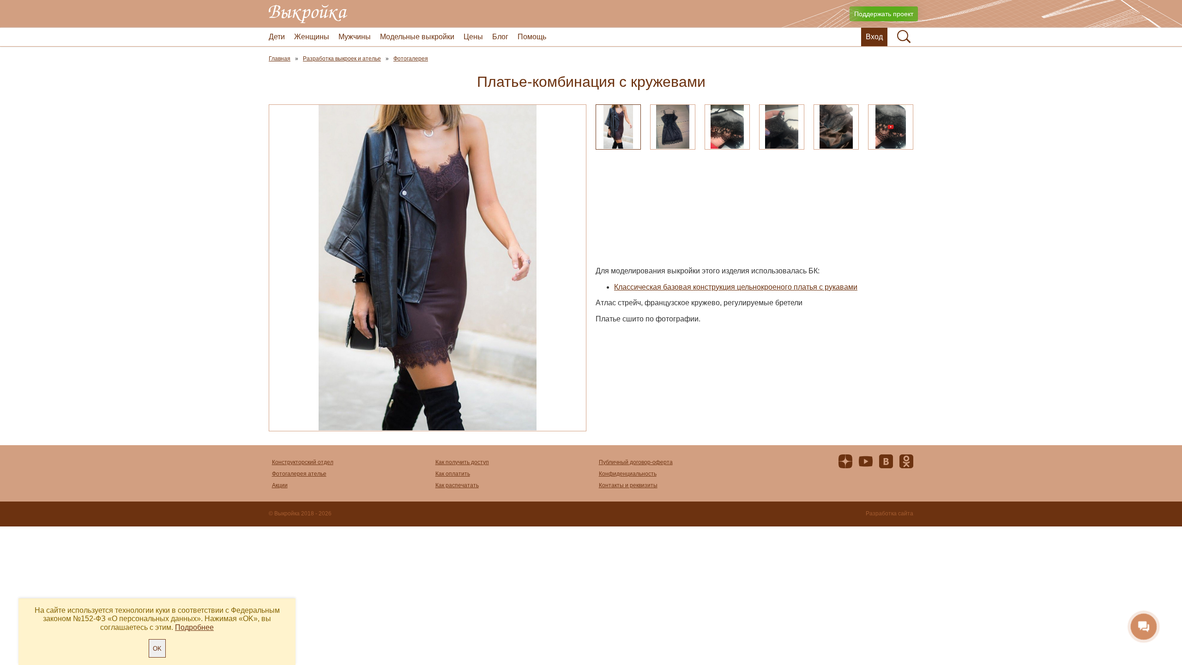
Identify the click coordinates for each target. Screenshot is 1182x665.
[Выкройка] (308, 14)
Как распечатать (457, 485)
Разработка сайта (889, 514)
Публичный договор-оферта (636, 462)
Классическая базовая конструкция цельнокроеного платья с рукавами (735, 287)
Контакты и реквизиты (628, 485)
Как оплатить (452, 474)
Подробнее (194, 627)
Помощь (532, 37)
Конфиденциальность (628, 474)
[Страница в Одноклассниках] (906, 463)
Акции (280, 485)
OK (157, 648)
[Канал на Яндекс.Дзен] (845, 463)
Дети (277, 37)
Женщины (311, 37)
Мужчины (354, 37)
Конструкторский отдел (302, 462)
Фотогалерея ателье (299, 474)
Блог (500, 37)
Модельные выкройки (417, 37)
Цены (473, 37)
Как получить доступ (462, 462)
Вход (874, 37)
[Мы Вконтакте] (886, 463)
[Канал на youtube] (866, 463)
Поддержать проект (883, 14)
